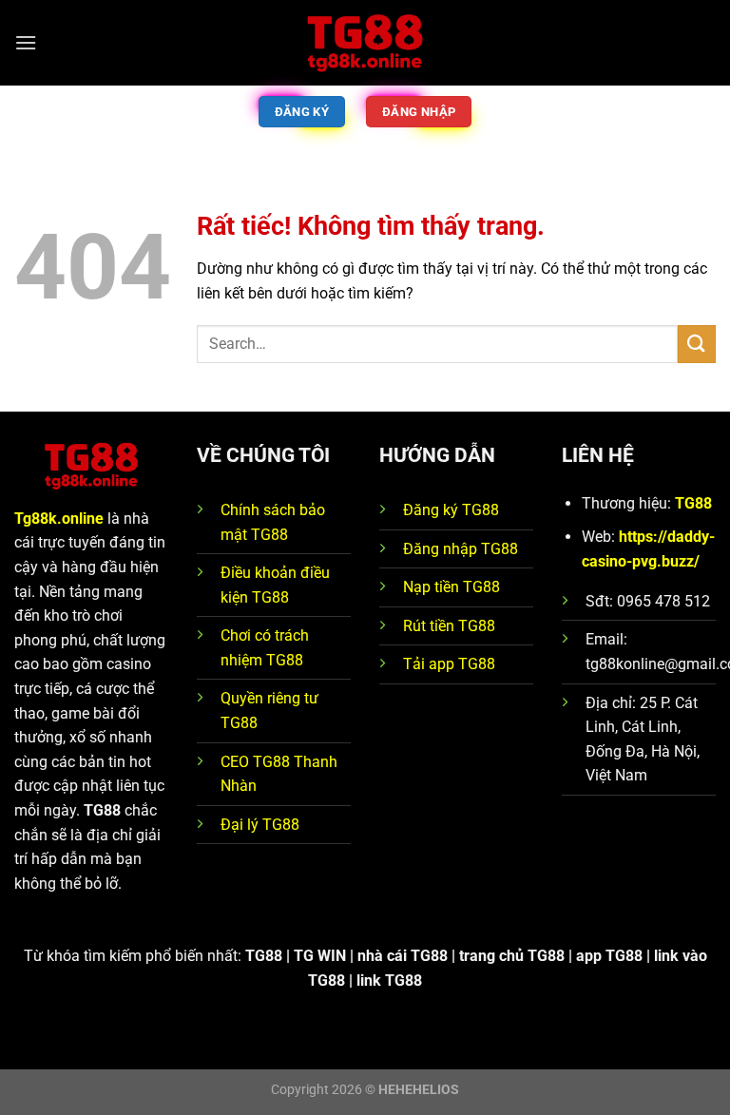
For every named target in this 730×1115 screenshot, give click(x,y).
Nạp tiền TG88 (451, 587)
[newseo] (365, 43)
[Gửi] (697, 343)
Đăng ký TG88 (451, 510)
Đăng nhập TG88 (460, 549)
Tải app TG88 (449, 664)
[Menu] (25, 42)
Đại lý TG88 (260, 825)
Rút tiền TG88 (449, 626)
